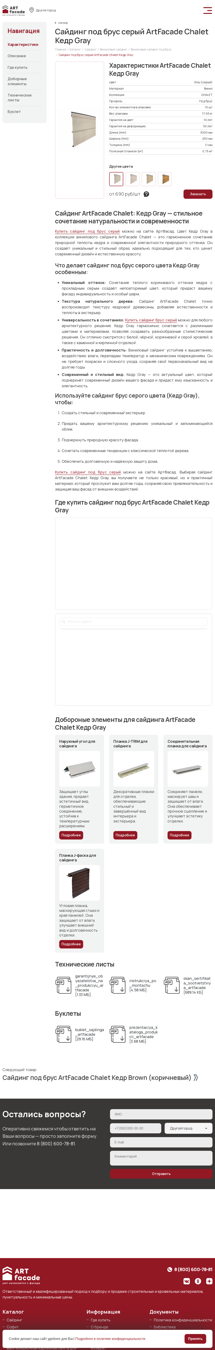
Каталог (13, 1311)
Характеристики (23, 44)
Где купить (17, 67)
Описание (17, 55)
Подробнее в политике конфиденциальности (110, 1339)
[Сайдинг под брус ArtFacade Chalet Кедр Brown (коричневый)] (165, 179)
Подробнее (71, 835)
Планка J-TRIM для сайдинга (130, 743)
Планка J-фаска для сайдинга (77, 857)
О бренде (99, 1327)
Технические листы (20, 97)
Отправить (161, 1173)
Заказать (198, 194)
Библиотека (165, 1327)
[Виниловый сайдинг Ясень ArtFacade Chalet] (132, 179)
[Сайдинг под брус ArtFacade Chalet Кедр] (149, 179)
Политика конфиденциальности (183, 1320)
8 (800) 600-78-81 (56, 1143)
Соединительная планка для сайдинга (187, 743)
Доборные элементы (17, 81)
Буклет (14, 111)
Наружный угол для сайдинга (77, 743)
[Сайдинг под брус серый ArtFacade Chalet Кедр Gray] (116, 179)
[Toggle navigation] (207, 10)
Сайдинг (14, 1320)
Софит (13, 1327)
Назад (63, 22)
